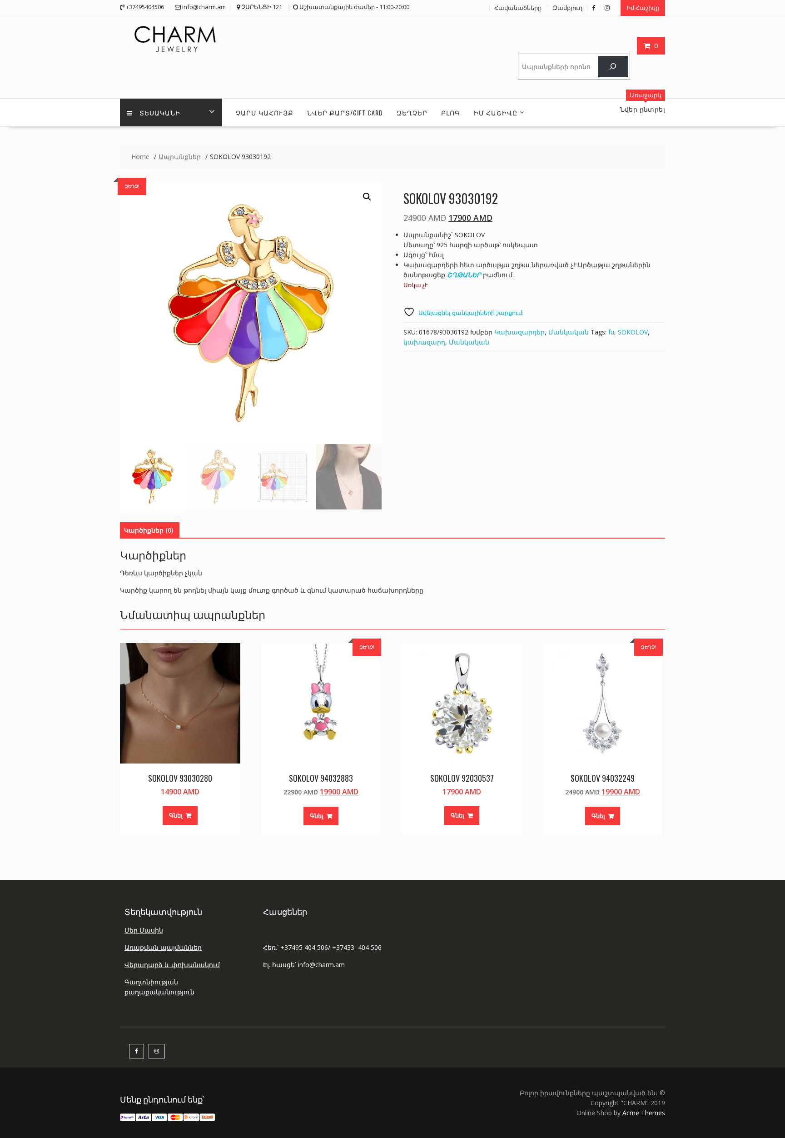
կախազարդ (424, 342)
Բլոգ (450, 112)
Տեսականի (159, 112)
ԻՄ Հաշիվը (495, 112)
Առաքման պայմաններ (163, 947)
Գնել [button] (176, 815)
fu (611, 332)
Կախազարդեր (519, 332)
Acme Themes (643, 1112)
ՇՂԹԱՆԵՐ (464, 274)
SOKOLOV (633, 332)
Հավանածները (518, 8)
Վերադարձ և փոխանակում (172, 964)
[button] (367, 197)
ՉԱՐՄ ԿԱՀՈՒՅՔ (264, 112)
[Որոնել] (613, 66)
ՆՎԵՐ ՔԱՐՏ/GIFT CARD (345, 112)
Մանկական (568, 332)
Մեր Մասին (143, 930)
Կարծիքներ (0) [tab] (148, 530)
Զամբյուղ (567, 8)
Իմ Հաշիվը (642, 8)
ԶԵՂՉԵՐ (412, 112)
